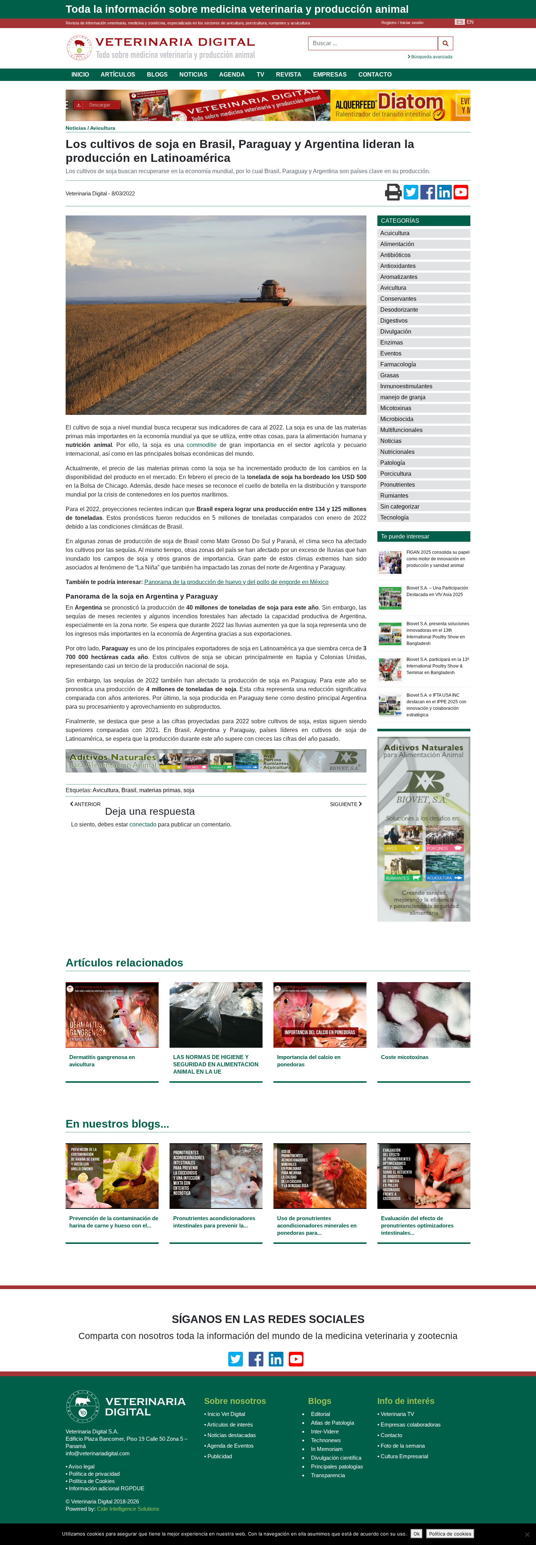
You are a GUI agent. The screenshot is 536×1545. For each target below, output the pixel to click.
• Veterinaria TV (395, 1415)
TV (260, 74)
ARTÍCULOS (118, 74)
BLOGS (157, 74)
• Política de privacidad (93, 1474)
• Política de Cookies (90, 1482)
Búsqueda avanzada (431, 56)
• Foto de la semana (401, 1446)
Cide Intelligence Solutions (128, 1509)
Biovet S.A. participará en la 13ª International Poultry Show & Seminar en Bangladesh (438, 667)
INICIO (80, 74)
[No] (527, 1534)
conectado (142, 825)
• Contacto (389, 1436)
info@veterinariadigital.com (98, 1454)
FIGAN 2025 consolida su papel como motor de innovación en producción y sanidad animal (438, 559)
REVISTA (289, 74)
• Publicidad (218, 1457)
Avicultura (102, 129)
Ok (416, 1534)
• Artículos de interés (228, 1425)
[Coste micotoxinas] (423, 1070)
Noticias (76, 129)
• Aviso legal (80, 1467)
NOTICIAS (193, 74)
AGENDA (232, 74)
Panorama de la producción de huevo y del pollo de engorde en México (236, 583)
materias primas (159, 791)
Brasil (128, 791)
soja (188, 791)
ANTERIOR (87, 805)
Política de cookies (450, 1534)
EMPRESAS (330, 74)
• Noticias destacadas (230, 1436)
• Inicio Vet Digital (224, 1415)
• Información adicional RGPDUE (105, 1489)
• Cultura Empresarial (402, 1457)
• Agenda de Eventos (229, 1446)
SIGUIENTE (344, 805)
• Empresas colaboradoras (409, 1425)
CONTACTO (375, 74)
